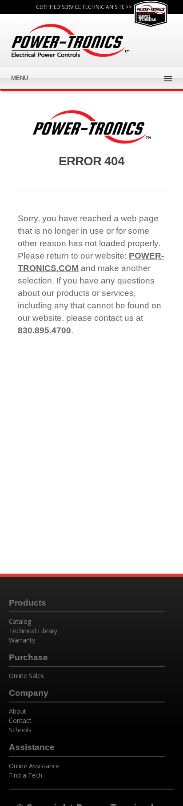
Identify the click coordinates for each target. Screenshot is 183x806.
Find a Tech (25, 775)
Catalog (20, 621)
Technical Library (33, 630)
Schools (20, 730)
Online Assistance (34, 766)
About (17, 711)
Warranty (22, 640)
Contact (20, 720)
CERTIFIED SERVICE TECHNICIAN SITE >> (84, 7)
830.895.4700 (44, 330)
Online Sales (26, 675)
